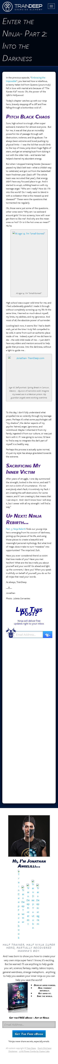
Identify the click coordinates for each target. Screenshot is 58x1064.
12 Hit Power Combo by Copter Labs (34, 1051)
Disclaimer (13, 1051)
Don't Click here (44, 1048)
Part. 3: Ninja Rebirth (16, 529)
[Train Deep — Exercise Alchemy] (22, 6)
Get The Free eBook (29, 1034)
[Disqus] (29, 680)
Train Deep (31, 1048)
